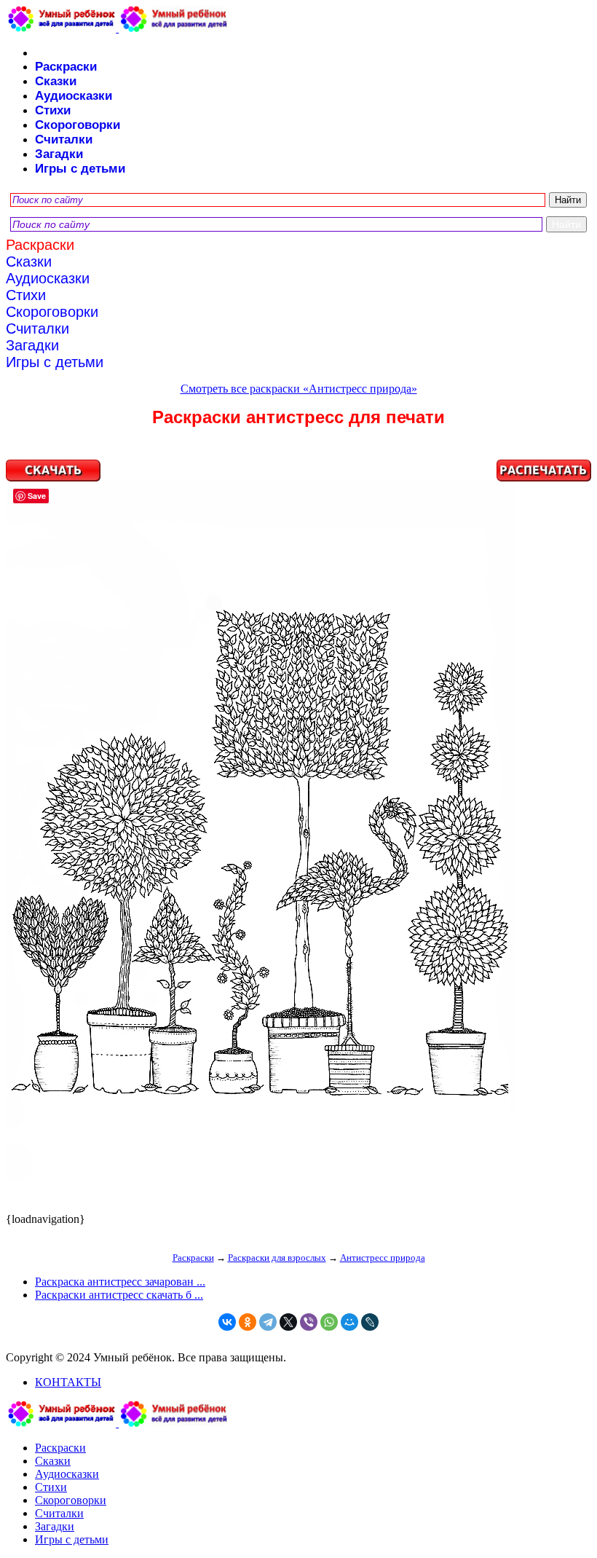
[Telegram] (268, 1322)
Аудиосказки (73, 96)
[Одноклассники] (247, 1322)
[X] (288, 1322)
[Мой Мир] (349, 1322)
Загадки (59, 154)
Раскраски (66, 67)
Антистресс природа (382, 1257)
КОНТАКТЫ (68, 1382)
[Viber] (308, 1322)
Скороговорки (77, 125)
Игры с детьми (80, 169)
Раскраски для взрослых (277, 1257)
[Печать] (298, 836)
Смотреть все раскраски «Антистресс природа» (299, 388)
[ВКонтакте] (227, 1322)
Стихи (53, 110)
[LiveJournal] (370, 1322)
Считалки (63, 139)
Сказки (55, 81)
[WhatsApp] (329, 1322)
